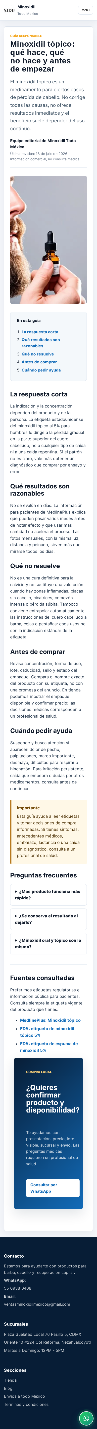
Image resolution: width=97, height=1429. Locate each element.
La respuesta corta (40, 331)
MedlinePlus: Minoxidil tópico (50, 1020)
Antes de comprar (39, 361)
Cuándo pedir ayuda (41, 370)
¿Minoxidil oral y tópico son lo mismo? (48, 943)
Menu (86, 10)
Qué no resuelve (38, 354)
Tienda (10, 1380)
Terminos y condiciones (26, 1404)
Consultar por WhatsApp (43, 1187)
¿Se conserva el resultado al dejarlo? (46, 919)
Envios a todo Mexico (24, 1396)
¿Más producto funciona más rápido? (48, 895)
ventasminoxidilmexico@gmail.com (37, 1304)
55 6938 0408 (17, 1288)
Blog (8, 1388)
